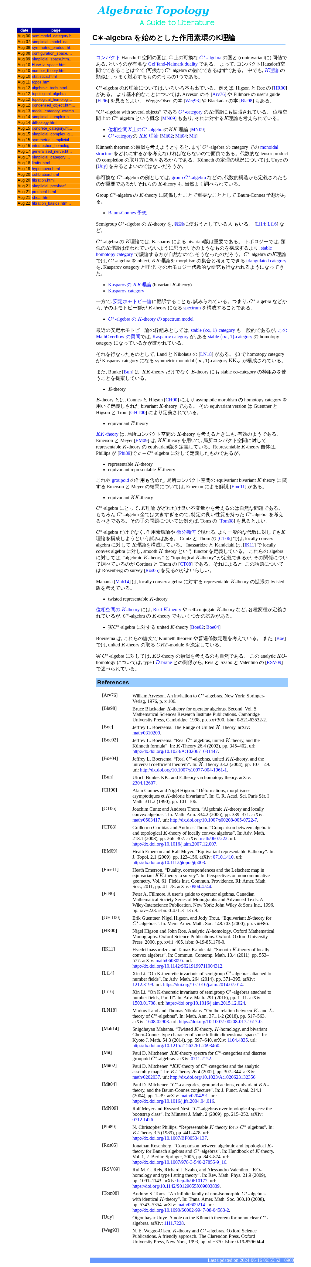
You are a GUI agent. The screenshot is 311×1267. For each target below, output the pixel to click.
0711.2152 (201, 1058)
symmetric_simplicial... (52, 140)
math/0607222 (213, 838)
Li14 (260, 223)
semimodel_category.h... (53, 36)
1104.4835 (237, 1040)
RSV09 (274, 662)
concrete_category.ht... (52, 128)
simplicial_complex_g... (52, 134)
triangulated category (266, 260)
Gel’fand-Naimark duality (173, 63)
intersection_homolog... (52, 145)
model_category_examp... (54, 111)
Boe (280, 638)
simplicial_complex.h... (52, 116)
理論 (272, 70)
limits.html (41, 163)
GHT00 (137, 412)
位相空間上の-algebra (136, 129)
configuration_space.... (52, 53)
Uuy (101, 166)
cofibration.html (45, 174)
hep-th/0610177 (192, 1180)
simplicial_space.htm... (52, 59)
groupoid (120, 480)
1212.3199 (142, 984)
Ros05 (151, 570)
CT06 (224, 538)
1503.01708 (144, 1003)
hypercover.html (46, 168)
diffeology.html (44, 122)
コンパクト (108, 57)
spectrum (192, 307)
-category (190, 111)
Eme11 (238, 486)
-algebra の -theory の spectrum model (150, 319)
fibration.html (43, 180)
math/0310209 (146, 732)
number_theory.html (49, 70)
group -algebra (189, 177)
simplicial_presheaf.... (51, 186)
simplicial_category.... (51, 157)
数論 (179, 223)
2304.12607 (144, 782)
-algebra (210, 57)
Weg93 (192, 100)
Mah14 (122, 581)
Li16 (272, 223)
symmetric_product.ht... (53, 47)
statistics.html (44, 76)
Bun (128, 371)
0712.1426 (142, 1119)
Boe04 (212, 627)
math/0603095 (169, 960)
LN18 (206, 354)
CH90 (171, 399)
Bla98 (246, 100)
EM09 (141, 440)
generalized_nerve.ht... (52, 151)
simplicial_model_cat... (52, 41)
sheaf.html (41, 197)
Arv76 (218, 94)
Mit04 (181, 135)
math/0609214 (191, 1204)
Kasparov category (126, 290)
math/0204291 (194, 1095)
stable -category (213, 330)
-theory (107, 434)
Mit (192, 135)
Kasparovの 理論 (129, 284)
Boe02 (197, 627)
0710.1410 (223, 857)
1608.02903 (157, 1021)
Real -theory (167, 609)
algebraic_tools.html (49, 88)
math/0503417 (146, 820)
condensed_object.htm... (53, 105)
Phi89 (124, 453)
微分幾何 (186, 532)
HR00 (279, 87)
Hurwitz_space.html (49, 65)
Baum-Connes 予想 (127, 212)
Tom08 (227, 520)
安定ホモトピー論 (132, 301)
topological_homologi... (52, 99)
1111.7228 (174, 1223)
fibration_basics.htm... (51, 203)
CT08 (185, 564)
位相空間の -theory (118, 609)
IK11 (249, 544)
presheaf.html (44, 191)
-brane (164, 662)
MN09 (168, 118)
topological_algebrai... (51, 93)
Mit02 (167, 135)
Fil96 (102, 100)
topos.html (41, 82)
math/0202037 (146, 1077)
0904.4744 (200, 886)
